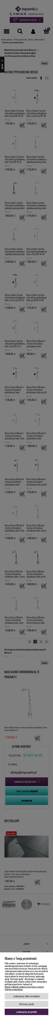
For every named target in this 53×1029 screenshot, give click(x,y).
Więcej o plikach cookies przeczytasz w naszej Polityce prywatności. (24, 988)
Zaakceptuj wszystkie (26, 1012)
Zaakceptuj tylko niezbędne (26, 996)
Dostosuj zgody (26, 1004)
